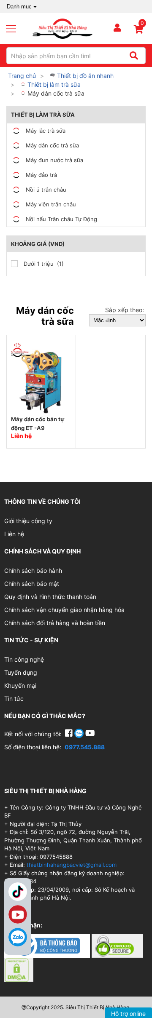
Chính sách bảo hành (33, 570)
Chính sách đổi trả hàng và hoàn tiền (54, 622)
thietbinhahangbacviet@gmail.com (72, 864)
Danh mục (19, 6)
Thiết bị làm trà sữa (53, 84)
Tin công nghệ (24, 659)
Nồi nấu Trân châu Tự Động (61, 219)
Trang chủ (22, 75)
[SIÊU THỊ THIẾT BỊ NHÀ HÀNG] (62, 28)
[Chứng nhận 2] (117, 945)
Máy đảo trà (41, 174)
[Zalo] (17, 937)
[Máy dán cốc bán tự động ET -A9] (41, 378)
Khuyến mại (20, 685)
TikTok (17, 891)
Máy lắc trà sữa (45, 130)
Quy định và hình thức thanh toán (50, 596)
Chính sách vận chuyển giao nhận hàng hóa (64, 609)
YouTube (17, 914)
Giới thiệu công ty (28, 520)
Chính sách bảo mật (31, 583)
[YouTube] (90, 733)
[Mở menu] (14, 29)
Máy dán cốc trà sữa (55, 93)
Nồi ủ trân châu (46, 189)
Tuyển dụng (20, 672)
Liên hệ (14, 533)
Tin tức (14, 698)
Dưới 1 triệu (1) (43, 263)
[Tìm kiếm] (133, 56)
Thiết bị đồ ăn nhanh (84, 75)
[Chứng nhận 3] (18, 969)
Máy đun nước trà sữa (54, 160)
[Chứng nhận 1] (48, 945)
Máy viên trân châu (51, 204)
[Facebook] (69, 733)
